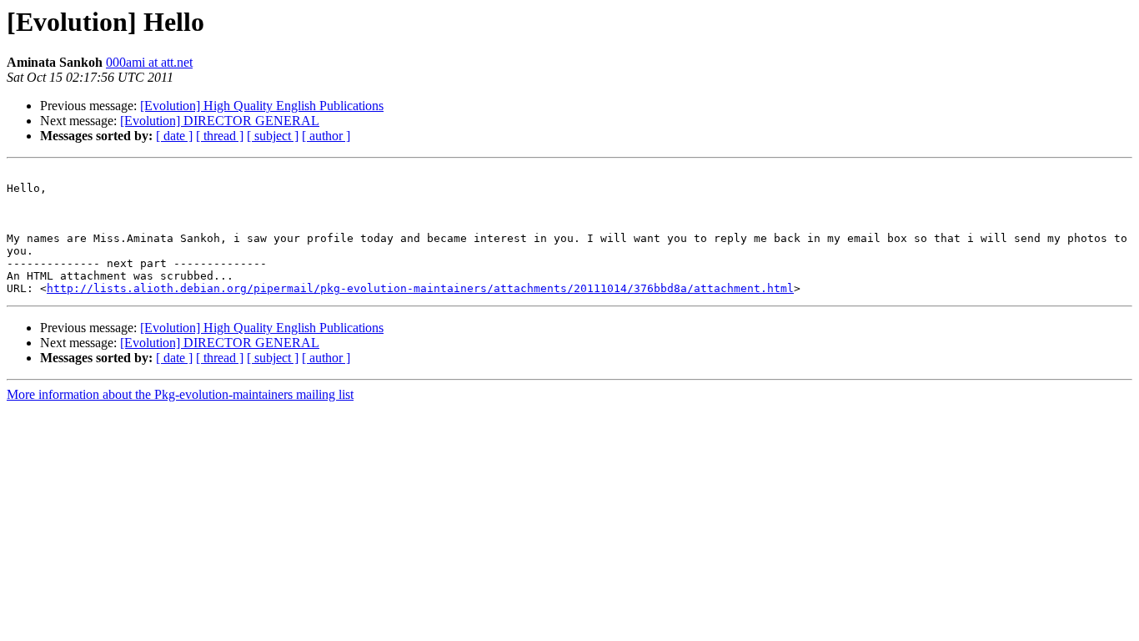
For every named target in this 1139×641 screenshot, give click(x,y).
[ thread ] (219, 136)
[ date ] (174, 136)
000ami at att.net (149, 62)
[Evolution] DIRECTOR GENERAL (219, 121)
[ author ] (326, 136)
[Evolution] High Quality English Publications (262, 105)
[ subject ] (273, 136)
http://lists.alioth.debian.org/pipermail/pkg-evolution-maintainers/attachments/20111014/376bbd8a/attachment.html (420, 288)
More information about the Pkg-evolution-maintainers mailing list (180, 394)
